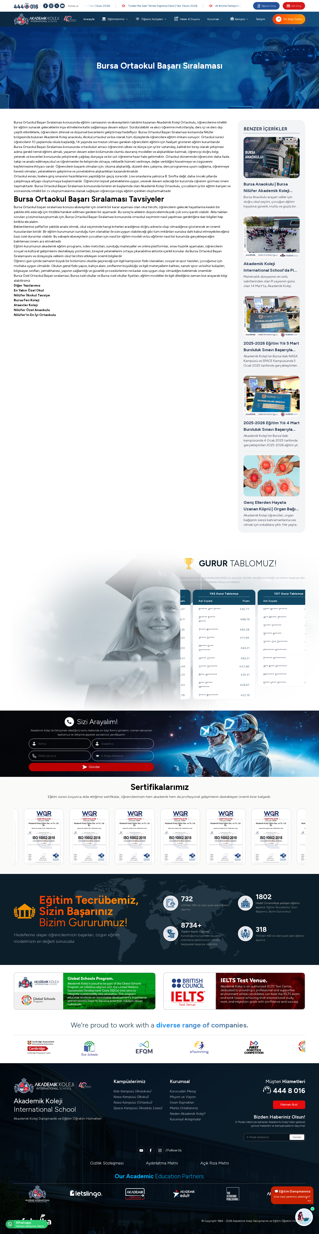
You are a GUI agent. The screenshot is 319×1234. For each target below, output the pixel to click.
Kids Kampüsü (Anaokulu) (132, 1091)
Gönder (94, 767)
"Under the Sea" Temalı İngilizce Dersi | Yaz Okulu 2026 (138, 5)
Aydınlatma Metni (162, 1163)
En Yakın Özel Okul (29, 290)
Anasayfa (89, 19)
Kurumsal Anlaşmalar (185, 1119)
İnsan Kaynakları (182, 1102)
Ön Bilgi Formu (292, 19)
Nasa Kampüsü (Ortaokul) (132, 1102)
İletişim (260, 19)
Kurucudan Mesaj (183, 1091)
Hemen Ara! (289, 1105)
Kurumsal (213, 19)
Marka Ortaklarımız (184, 1108)
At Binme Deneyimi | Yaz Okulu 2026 (214, 5)
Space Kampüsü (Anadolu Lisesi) (137, 1108)
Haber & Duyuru (190, 19)
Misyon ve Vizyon (183, 1097)
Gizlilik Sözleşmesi (107, 1163)
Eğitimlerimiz (116, 19)
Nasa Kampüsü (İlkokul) (131, 1097)
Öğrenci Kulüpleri (152, 19)
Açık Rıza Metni (214, 1163)
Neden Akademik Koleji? (188, 1114)
